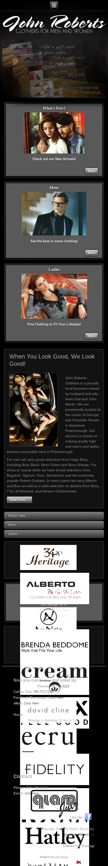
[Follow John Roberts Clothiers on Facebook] (89, 817)
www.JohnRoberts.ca (79, 834)
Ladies (13, 534)
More (91, 171)
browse (45, 680)
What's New (16, 516)
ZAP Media (61, 856)
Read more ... (19, 499)
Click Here (56, 697)
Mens (12, 525)
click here (32, 793)
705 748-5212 (59, 686)
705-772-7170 (43, 692)
